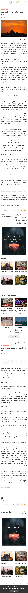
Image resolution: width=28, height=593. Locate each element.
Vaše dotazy (5, 345)
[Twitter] (17, 210)
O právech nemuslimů (6, 286)
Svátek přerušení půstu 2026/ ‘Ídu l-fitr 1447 (20, 310)
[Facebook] (13, 210)
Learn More (14, 244)
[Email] (24, 210)
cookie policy (21, 588)
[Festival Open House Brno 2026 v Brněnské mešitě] (21, 265)
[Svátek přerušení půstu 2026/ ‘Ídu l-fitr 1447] (21, 302)
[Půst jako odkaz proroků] (7, 321)
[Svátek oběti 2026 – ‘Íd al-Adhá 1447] (7, 265)
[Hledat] (25, 2)
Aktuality (4, 9)
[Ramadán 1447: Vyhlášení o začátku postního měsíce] (21, 321)
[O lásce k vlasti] (21, 280)
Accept (14, 591)
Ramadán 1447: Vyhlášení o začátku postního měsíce (20, 329)
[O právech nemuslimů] (7, 280)
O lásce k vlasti (18, 286)
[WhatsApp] (21, 210)
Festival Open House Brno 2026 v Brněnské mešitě (7, 310)
